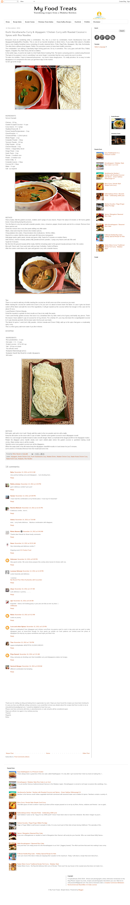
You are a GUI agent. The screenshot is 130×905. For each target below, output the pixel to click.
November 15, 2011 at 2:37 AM (25, 589)
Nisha (12, 614)
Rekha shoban (15, 484)
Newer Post (9, 753)
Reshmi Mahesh (15, 508)
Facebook (78, 22)
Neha (12, 472)
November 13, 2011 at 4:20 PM (31, 484)
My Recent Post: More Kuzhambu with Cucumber (26, 580)
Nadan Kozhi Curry (11, 458)
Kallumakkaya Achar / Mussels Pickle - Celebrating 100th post (114, 194)
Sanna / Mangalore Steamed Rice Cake (30, 833)
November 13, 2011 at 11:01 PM (32, 508)
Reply (12, 478)
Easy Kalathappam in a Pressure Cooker (112, 153)
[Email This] (36, 454)
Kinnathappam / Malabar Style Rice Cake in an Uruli (114, 164)
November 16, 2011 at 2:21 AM (30, 654)
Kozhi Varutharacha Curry (38, 456)
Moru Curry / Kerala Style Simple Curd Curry (113, 184)
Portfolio (87, 22)
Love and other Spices (18, 626)
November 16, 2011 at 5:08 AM (32, 666)
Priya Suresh (14, 654)
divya (12, 589)
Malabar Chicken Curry (63, 456)
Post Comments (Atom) (21, 757)
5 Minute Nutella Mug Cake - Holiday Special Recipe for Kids (115, 235)
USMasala (13, 605)
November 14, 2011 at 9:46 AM (33, 531)
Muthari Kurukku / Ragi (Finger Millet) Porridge (32, 823)
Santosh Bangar (16, 666)
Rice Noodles (28, 458)
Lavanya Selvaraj (16, 571)
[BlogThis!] (38, 454)
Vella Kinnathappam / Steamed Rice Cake (30, 843)
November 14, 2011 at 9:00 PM (28, 559)
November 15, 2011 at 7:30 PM (24, 642)
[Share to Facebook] (42, 454)
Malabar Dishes (51, 456)
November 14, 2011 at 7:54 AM (25, 519)
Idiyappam (14, 456)
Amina (12, 519)
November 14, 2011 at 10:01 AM (25, 543)
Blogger (80, 890)
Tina (11, 642)
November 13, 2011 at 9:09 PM (26, 496)
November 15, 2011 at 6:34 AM (24, 601)
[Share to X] (40, 454)
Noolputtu (21, 458)
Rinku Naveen (15, 531)
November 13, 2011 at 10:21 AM (25, 472)
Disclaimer (96, 22)
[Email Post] (32, 454)
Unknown (13, 559)
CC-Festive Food (25, 550)
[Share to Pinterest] (43, 454)
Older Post (86, 753)
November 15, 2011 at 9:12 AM (25, 614)
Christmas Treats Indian (45, 22)
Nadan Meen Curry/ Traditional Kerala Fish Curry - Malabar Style (114, 246)
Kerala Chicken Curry (24, 456)
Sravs (12, 543)
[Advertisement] (47, 735)
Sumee (12, 496)
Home (8, 22)
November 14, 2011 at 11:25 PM (33, 571)
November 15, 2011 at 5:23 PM (37, 626)
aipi (11, 601)
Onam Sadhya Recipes (64, 22)
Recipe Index (17, 22)
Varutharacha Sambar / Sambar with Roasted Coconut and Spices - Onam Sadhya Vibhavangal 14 (114, 175)
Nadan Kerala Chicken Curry (79, 456)
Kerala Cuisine (30, 22)
